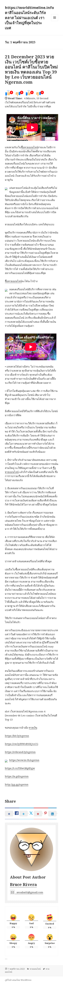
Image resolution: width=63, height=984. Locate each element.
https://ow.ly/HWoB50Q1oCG (21, 743)
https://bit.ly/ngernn (17, 735)
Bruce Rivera (23, 884)
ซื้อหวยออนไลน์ (29, 147)
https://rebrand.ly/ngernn (20, 752)
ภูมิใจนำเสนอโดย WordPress (18, 980)
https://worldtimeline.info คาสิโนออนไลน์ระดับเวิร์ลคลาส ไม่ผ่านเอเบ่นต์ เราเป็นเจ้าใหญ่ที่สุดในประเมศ (29, 17)
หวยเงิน (33, 727)
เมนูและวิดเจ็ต (54, 17)
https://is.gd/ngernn (17, 776)
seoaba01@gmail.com (30, 892)
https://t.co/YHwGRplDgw (20, 768)
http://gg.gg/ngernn (16, 784)
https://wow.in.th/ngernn (24, 760)
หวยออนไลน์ (35, 968)
